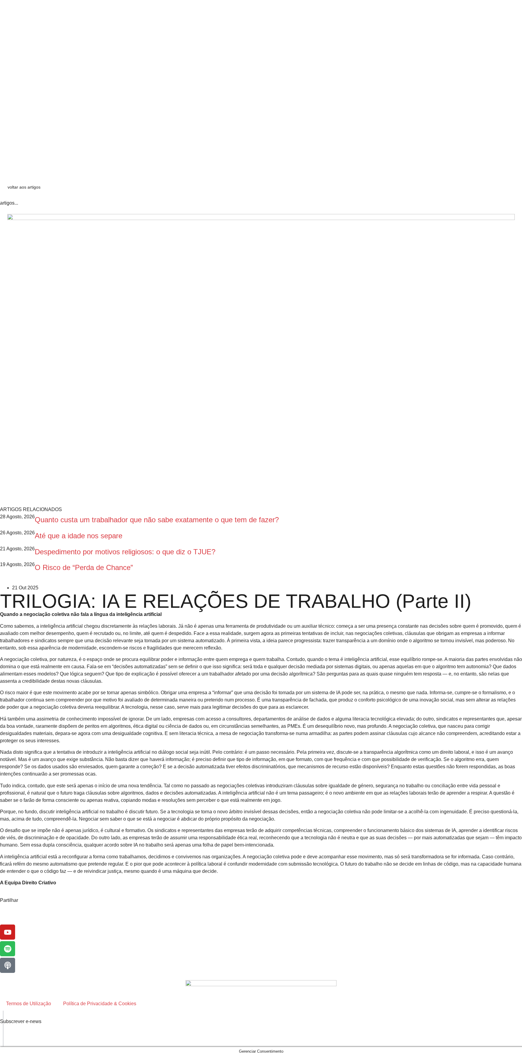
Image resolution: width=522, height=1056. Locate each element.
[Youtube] (7, 932)
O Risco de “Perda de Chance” (84, 567)
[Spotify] (7, 948)
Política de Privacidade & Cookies (99, 1003)
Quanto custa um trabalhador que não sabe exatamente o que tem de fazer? (157, 520)
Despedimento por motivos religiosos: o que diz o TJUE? (125, 552)
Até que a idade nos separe (78, 536)
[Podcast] (7, 965)
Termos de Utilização (28, 1003)
